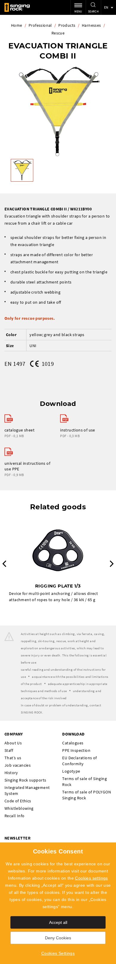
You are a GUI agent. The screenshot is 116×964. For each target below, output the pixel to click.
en (106, 7)
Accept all (58, 922)
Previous (4, 563)
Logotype (71, 771)
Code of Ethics (17, 801)
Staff (8, 750)
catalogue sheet (19, 430)
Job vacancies (17, 765)
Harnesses (91, 25)
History (11, 772)
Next (112, 563)
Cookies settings (91, 878)
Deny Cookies (58, 937)
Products (66, 25)
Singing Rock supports (25, 780)
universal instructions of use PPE (27, 466)
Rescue (58, 33)
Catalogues (72, 743)
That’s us (12, 757)
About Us (13, 743)
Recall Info (14, 815)
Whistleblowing (19, 808)
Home (16, 25)
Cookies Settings (58, 953)
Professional (40, 25)
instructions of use (77, 430)
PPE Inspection (76, 750)
